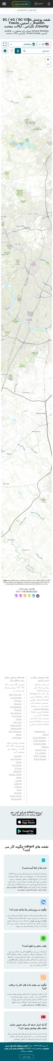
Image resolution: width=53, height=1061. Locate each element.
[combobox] (44, 44)
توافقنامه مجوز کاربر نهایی (14, 1048)
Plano (19, 777)
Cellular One (40, 750)
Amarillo (18, 793)
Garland (18, 787)
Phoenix (18, 710)
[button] (48, 59)
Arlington (17, 771)
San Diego (17, 716)
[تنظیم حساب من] (4, 4)
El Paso (18, 768)
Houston (18, 704)
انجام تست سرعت (21, 4)
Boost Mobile (40, 759)
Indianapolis (16, 725)
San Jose (17, 722)
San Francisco (15, 731)
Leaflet (5, 580)
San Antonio (16, 713)
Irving (19, 790)
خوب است (26, 1057)
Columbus (17, 738)
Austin (19, 734)
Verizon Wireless (41, 709)
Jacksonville (16, 728)
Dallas (19, 719)
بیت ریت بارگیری (12, 51)
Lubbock (18, 784)
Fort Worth (17, 765)
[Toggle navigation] (48, 3)
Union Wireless (39, 738)
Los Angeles (16, 698)
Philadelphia (16, 707)
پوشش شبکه (18, 51)
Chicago (18, 701)
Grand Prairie (16, 796)
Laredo (18, 781)
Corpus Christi (15, 774)
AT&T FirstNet (39, 756)
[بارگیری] (26, 821)
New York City (15, 695)
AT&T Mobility (39, 741)
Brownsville (16, 799)
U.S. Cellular (40, 753)
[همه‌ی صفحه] (5, 44)
